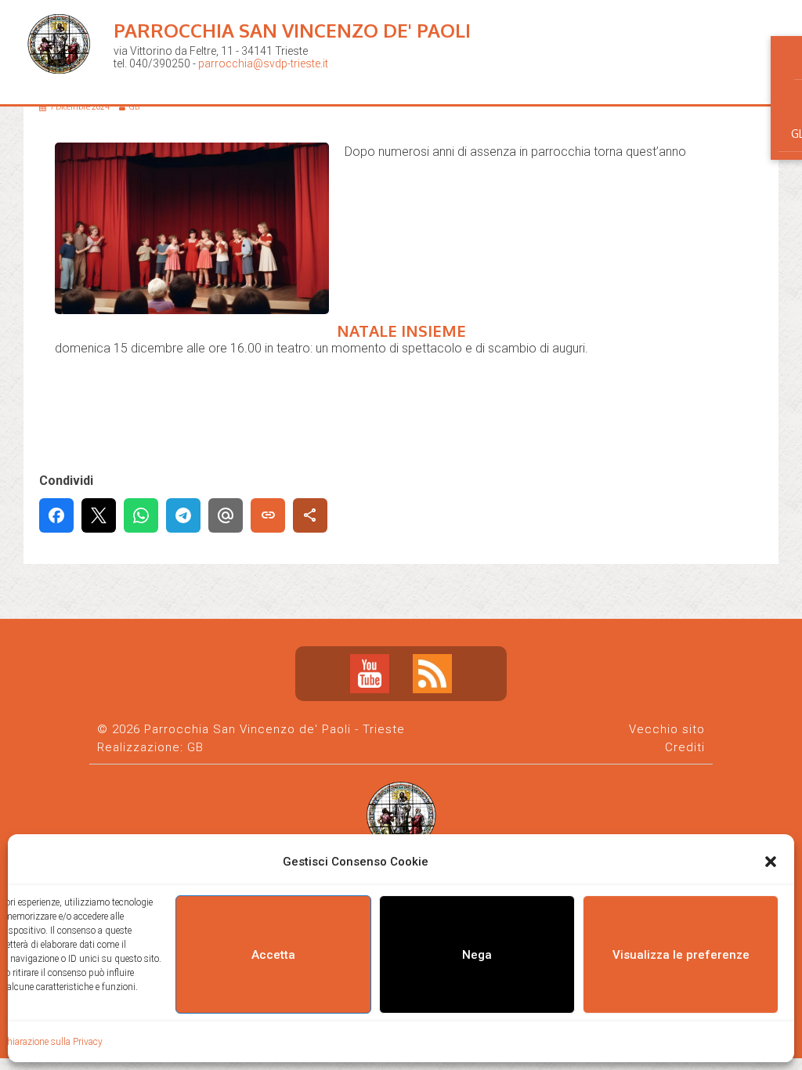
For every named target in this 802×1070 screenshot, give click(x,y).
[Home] (62, 86)
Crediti (685, 747)
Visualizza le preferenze (681, 955)
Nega (477, 955)
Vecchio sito (667, 729)
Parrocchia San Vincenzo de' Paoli (292, 30)
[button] (771, 861)
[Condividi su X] (98, 515)
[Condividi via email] (225, 515)
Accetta (273, 955)
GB (195, 747)
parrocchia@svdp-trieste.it (263, 63)
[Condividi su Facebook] (56, 515)
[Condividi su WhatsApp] (141, 515)
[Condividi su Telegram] (183, 515)
